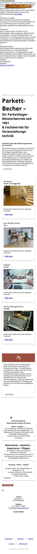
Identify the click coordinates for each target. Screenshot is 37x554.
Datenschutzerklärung (7, 65)
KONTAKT (20, 539)
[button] (18, 60)
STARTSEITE (9, 539)
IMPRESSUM (23, 544)
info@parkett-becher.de (21, 508)
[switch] (1, 27)
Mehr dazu (9, 256)
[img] (18, 6)
